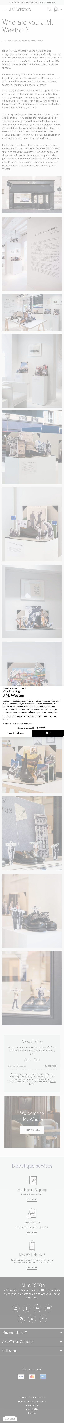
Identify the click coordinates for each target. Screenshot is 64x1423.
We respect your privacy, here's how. (18, 723)
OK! (48, 733)
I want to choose (16, 733)
